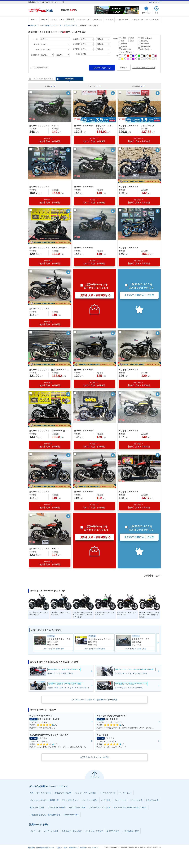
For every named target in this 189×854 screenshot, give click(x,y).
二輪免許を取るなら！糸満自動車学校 (45, 815)
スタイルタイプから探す (72, 831)
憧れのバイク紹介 (37, 807)
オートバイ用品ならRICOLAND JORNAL (130, 807)
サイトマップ (156, 2)
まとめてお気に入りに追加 (139, 295)
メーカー (43, 20)
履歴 (156, 13)
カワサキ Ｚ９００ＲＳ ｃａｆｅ (44, 126)
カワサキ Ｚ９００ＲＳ (39, 187)
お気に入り (146, 13)
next (157, 642)
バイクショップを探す (94, 831)
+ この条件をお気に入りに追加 (143, 68)
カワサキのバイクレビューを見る (94, 757)
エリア (62, 20)
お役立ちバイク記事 (63, 793)
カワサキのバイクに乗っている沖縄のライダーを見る (94, 699)
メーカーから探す (51, 831)
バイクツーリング (152, 20)
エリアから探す (113, 831)
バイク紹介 (105, 800)
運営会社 (83, 848)
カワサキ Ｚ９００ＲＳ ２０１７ (44, 548)
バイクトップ (35, 831)
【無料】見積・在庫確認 (48, 140)
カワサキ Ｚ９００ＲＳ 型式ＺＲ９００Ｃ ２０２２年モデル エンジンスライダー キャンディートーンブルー (49, 370)
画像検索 (70, 19)
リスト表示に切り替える (43, 79)
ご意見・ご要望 (61, 848)
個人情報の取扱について (45, 848)
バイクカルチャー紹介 (57, 807)
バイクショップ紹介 (90, 800)
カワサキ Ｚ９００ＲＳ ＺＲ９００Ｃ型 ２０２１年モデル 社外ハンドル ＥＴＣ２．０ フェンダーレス (49, 431)
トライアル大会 (152, 800)
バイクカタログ (136, 20)
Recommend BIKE (71, 815)
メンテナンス (96, 20)
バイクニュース (120, 800)
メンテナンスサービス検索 (85, 793)
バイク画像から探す (131, 831)
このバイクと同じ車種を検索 (53, 649)
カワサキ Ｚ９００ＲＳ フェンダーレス (136, 126)
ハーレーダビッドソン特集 (99, 807)
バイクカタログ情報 (77, 807)
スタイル (53, 20)
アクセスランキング (70, 800)
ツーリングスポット (107, 793)
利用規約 (31, 848)
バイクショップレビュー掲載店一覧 (44, 800)
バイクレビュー (122, 20)
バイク (33, 20)
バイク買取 (108, 20)
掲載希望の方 (74, 848)
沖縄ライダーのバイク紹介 (40, 793)
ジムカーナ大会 (136, 800)
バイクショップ (82, 20)
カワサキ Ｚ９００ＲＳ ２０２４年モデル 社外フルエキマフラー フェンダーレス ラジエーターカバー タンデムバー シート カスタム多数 (49, 248)
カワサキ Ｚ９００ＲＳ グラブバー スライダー (94, 126)
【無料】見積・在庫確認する (94, 295)
